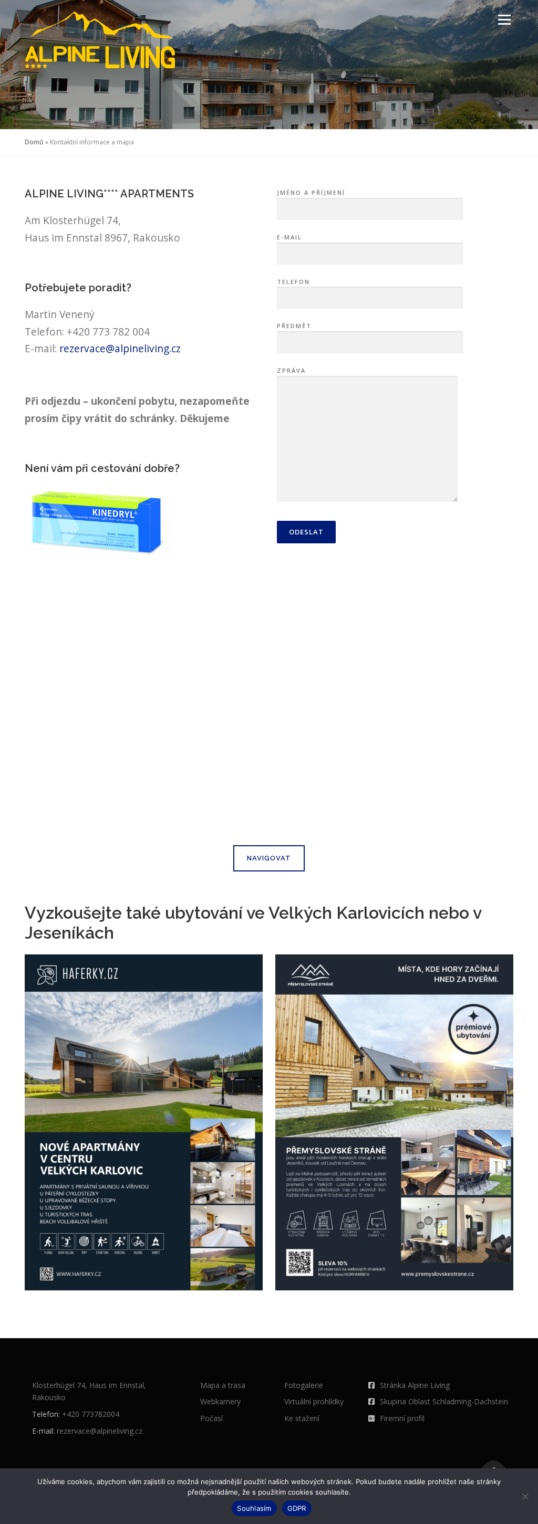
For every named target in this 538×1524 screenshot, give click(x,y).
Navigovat (269, 858)
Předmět (294, 326)
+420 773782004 (90, 1414)
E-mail (289, 237)
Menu (504, 20)
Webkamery (220, 1401)
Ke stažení (301, 1418)
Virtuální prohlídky (314, 1401)
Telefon (293, 282)
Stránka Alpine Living (415, 1385)
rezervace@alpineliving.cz (120, 348)
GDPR (296, 1508)
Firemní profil (402, 1418)
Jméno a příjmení (311, 192)
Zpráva (291, 370)
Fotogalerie (303, 1385)
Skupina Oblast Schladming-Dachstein (444, 1401)
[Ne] (525, 1496)
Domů (34, 142)
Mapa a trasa (222, 1385)
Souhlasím (254, 1508)
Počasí (211, 1418)
